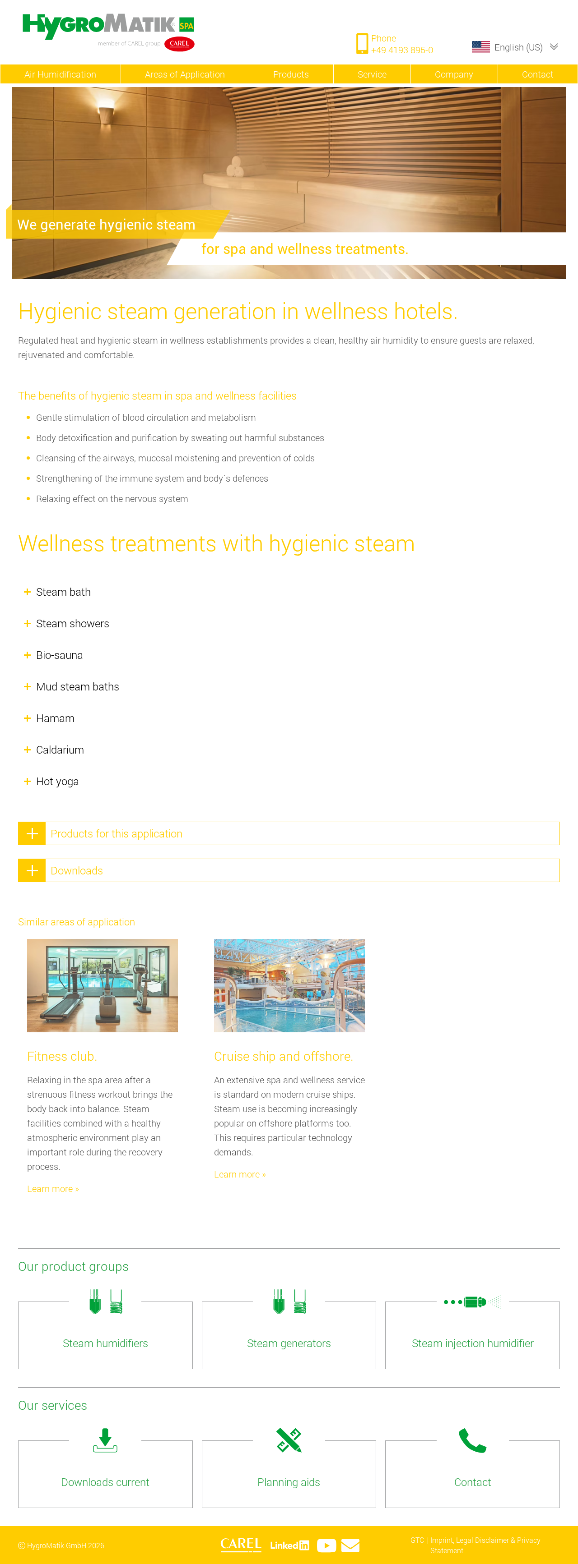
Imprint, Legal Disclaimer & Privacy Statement (485, 1545)
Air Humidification (60, 74)
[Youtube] (327, 1545)
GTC (417, 1540)
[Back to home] (140, 32)
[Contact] (350, 1545)
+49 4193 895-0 (402, 49)
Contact (538, 74)
